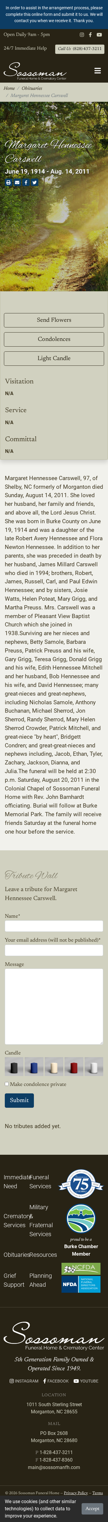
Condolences (54, 339)
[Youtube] (99, 35)
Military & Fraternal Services (41, 1221)
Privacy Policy (76, 1493)
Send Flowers (54, 320)
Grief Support (14, 1280)
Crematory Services (18, 1221)
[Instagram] (82, 35)
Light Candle (54, 359)
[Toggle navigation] (97, 71)
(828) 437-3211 (80, 49)
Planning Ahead (40, 1280)
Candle (13, 1053)
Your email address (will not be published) (53, 940)
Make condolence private (38, 1084)
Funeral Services (40, 1182)
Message (14, 964)
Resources (43, 1254)
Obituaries (32, 88)
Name (12, 916)
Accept (92, 1508)
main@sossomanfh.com (54, 1467)
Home (9, 88)
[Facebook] (90, 35)
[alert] (54, 14)
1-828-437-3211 (56, 1452)
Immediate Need (18, 1182)
